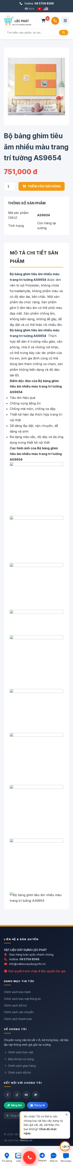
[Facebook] (7, 1095)
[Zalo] (35, 1095)
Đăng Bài (16, 1105)
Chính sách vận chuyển (18, 1012)
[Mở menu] (65, 21)
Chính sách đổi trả (15, 1005)
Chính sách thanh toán (18, 1019)
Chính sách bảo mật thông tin (22, 998)
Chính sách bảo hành (17, 992)
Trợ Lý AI (39, 1105)
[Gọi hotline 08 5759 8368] (55, 21)
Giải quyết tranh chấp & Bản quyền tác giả (36, 971)
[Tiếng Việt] (39, 8)
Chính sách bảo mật (20, 1052)
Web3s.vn (26, 1140)
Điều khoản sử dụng (21, 1059)
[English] (45, 8)
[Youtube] (26, 1095)
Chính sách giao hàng (22, 1065)
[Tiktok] (17, 1095)
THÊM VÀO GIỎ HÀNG (44, 186)
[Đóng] (66, 1114)
